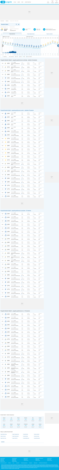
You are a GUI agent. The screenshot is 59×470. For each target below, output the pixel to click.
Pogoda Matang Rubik (37, 438)
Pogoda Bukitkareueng (26, 438)
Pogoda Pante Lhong (3, 438)
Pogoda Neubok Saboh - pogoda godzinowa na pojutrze (13, 210)
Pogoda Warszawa (49, 460)
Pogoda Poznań (14, 460)
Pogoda (9, 2)
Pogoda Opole (2, 460)
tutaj (18, 468)
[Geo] (19, 24)
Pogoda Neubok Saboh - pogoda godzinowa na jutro (12, 110)
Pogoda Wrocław (2, 461)
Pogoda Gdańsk (26, 458)
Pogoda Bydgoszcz (14, 458)
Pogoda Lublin (25, 459)
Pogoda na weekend (50, 33)
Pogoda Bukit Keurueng (4, 434)
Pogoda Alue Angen (3, 436)
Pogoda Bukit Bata (25, 434)
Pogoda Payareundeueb (15, 436)
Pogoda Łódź (37, 459)
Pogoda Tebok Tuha (14, 438)
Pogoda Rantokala (25, 436)
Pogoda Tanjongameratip (15, 434)
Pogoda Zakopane (14, 461)
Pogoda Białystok (2, 458)
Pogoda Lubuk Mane (36, 434)
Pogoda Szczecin (37, 460)
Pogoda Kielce (2, 459)
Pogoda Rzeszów (26, 460)
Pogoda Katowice (49, 458)
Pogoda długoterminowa (30, 33)
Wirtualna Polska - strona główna (2, 2)
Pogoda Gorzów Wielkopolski (39, 458)
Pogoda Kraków (14, 459)
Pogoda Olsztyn (49, 459)
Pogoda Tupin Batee (36, 436)
